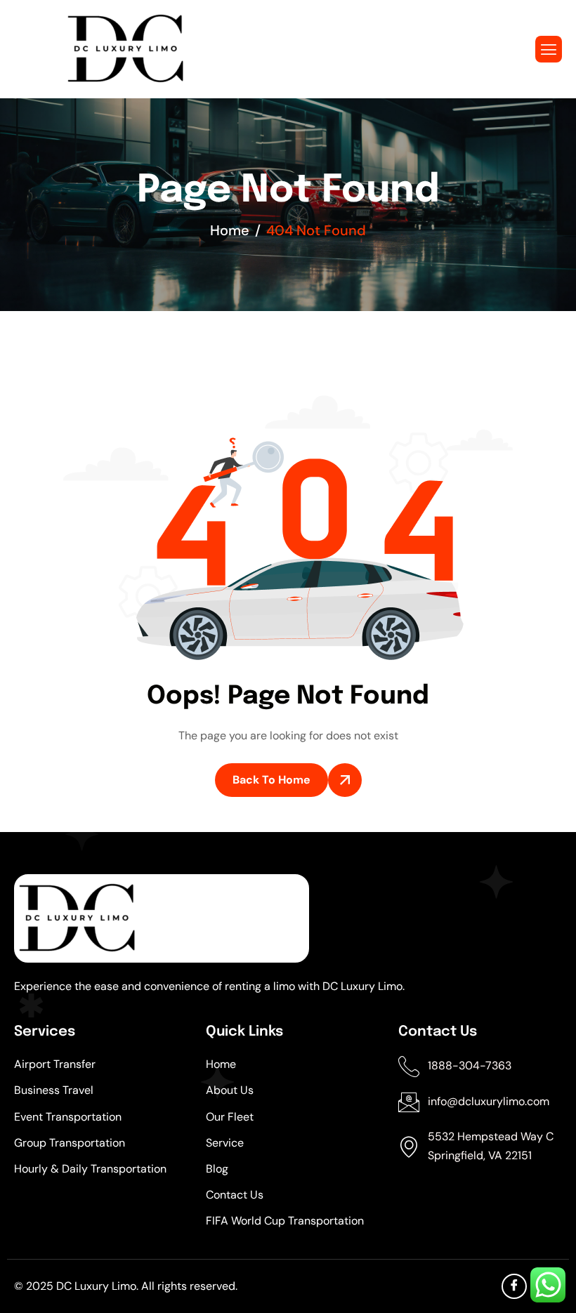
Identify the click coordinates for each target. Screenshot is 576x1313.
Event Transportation (68, 1116)
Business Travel (53, 1090)
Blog (217, 1168)
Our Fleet (230, 1116)
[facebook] (514, 1286)
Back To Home (271, 779)
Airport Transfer (55, 1064)
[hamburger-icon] (548, 49)
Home (221, 1064)
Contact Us (234, 1194)
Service (225, 1142)
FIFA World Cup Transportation (285, 1220)
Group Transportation (69, 1142)
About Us (230, 1090)
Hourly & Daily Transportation (90, 1168)
